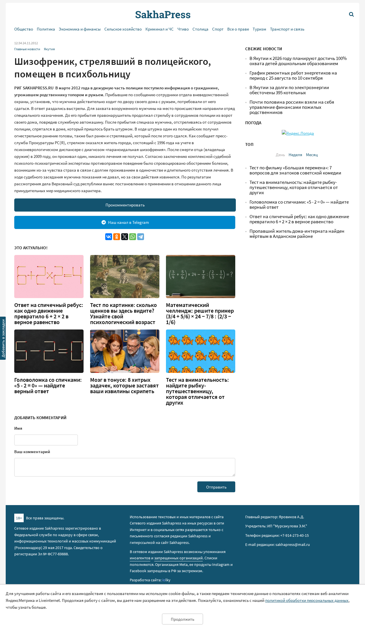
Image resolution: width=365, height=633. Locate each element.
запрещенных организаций (178, 557)
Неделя (295, 154)
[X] (124, 236)
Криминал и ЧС (159, 29)
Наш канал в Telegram (128, 222)
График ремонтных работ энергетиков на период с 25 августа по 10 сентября (293, 75)
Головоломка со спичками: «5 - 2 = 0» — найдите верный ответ (48, 385)
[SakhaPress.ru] (3, 339)
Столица (200, 29)
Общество (23, 29)
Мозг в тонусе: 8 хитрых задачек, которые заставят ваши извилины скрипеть (124, 385)
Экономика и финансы (80, 29)
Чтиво (183, 29)
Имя (18, 428)
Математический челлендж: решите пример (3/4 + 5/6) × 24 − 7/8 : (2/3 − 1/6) (200, 313)
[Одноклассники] (116, 236)
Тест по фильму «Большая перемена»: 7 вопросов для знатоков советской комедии (295, 170)
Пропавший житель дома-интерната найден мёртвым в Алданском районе (297, 233)
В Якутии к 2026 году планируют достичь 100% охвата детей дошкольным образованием (298, 61)
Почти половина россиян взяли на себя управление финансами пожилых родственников (292, 107)
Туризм (259, 29)
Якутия (49, 49)
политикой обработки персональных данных (306, 600)
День (280, 154)
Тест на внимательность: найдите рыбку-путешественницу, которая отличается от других (197, 391)
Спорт (218, 29)
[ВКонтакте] (108, 236)
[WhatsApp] (132, 236)
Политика (46, 29)
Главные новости (27, 49)
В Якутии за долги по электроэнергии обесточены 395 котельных (289, 90)
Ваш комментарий (32, 451)
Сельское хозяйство (123, 29)
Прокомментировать (125, 205)
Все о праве (238, 29)
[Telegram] (140, 236)
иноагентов (140, 557)
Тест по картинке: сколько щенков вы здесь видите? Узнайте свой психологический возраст (123, 313)
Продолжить (182, 619)
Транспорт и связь (287, 29)
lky (166, 579)
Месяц (312, 154)
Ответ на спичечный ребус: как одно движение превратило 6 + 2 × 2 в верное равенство (48, 313)
